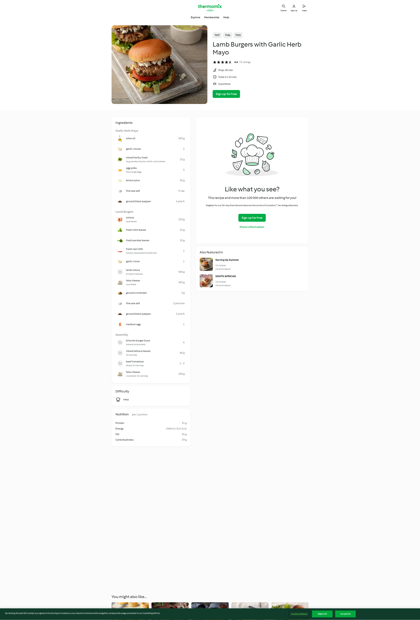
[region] (210, 614)
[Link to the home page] (210, 8)
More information (252, 227)
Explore (195, 17)
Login (304, 10)
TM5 (238, 35)
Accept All (345, 614)
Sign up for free (226, 94)
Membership (211, 17)
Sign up (294, 10)
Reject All (322, 614)
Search (284, 10)
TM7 (217, 35)
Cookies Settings (299, 614)
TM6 (227, 35)
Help (226, 17)
